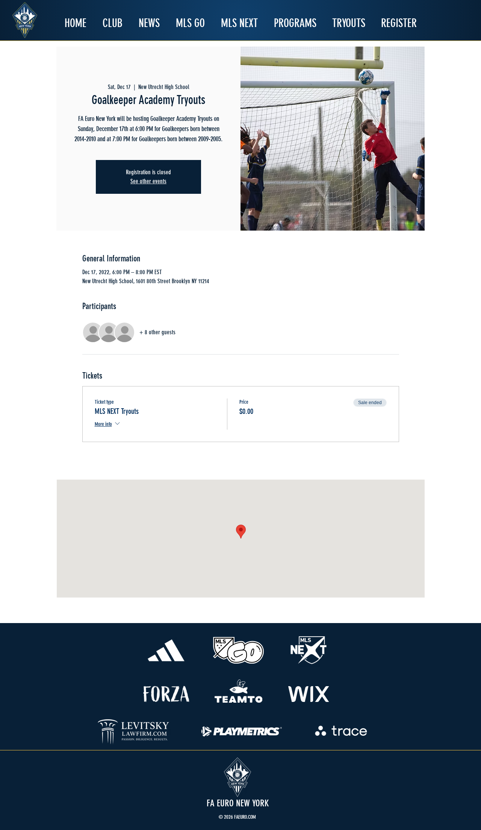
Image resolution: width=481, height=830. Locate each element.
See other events (148, 181)
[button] (112, 23)
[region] (166, 650)
